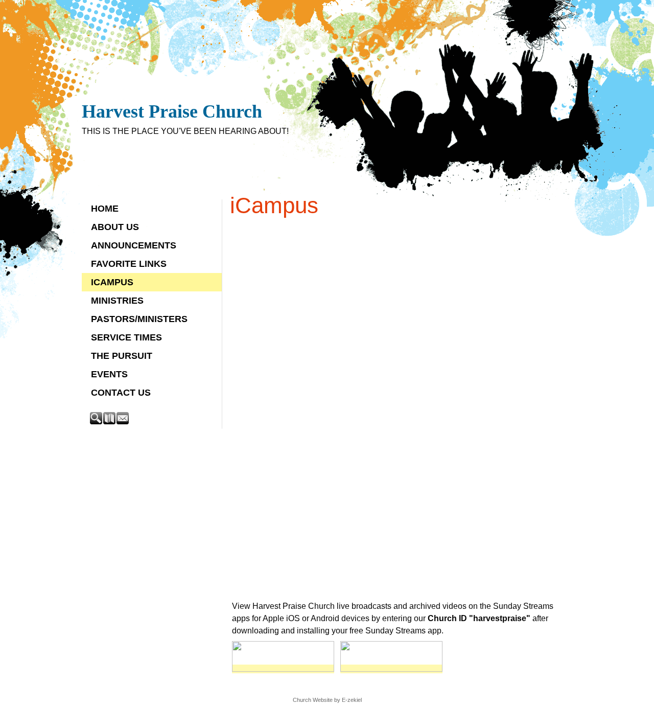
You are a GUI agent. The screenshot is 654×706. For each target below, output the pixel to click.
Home (105, 208)
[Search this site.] (96, 421)
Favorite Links (129, 264)
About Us (115, 227)
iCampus (112, 282)
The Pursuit (121, 356)
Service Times (126, 337)
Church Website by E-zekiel (327, 700)
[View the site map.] (109, 421)
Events (109, 374)
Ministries (117, 300)
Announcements (133, 245)
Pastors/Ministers (139, 319)
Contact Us (121, 393)
